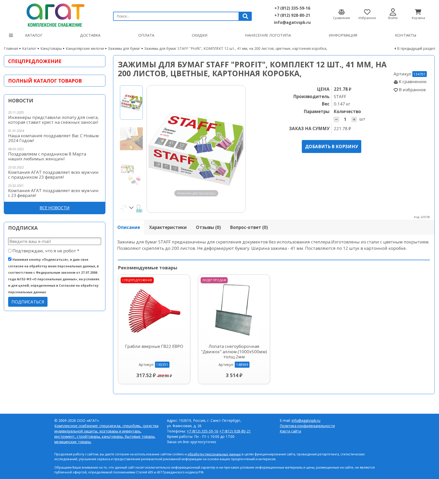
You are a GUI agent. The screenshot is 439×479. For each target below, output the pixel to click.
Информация (343, 35)
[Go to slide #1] (131, 102)
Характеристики (168, 227)
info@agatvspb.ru (292, 22)
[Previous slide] (155, 149)
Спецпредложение (34, 61)
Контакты (405, 35)
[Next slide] (237, 149)
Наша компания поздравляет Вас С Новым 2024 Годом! (53, 138)
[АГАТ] (54, 14)
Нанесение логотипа (268, 35)
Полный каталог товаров (45, 81)
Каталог (33, 35)
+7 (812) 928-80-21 (292, 15)
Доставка (90, 35)
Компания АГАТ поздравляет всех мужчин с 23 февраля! (53, 193)
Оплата (146, 35)
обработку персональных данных (214, 454)
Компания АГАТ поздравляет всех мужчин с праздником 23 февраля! (53, 174)
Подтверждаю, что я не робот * (45, 251)
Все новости (55, 208)
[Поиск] (245, 16)
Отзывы (208, 227)
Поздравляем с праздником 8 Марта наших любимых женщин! (47, 156)
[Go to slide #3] (131, 175)
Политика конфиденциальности (307, 425)
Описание (128, 227)
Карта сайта (290, 431)
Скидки (199, 35)
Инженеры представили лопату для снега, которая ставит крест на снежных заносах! (53, 120)
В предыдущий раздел (416, 48)
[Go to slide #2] (131, 139)
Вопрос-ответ (249, 227)
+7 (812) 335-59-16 (292, 8)
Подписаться (27, 302)
